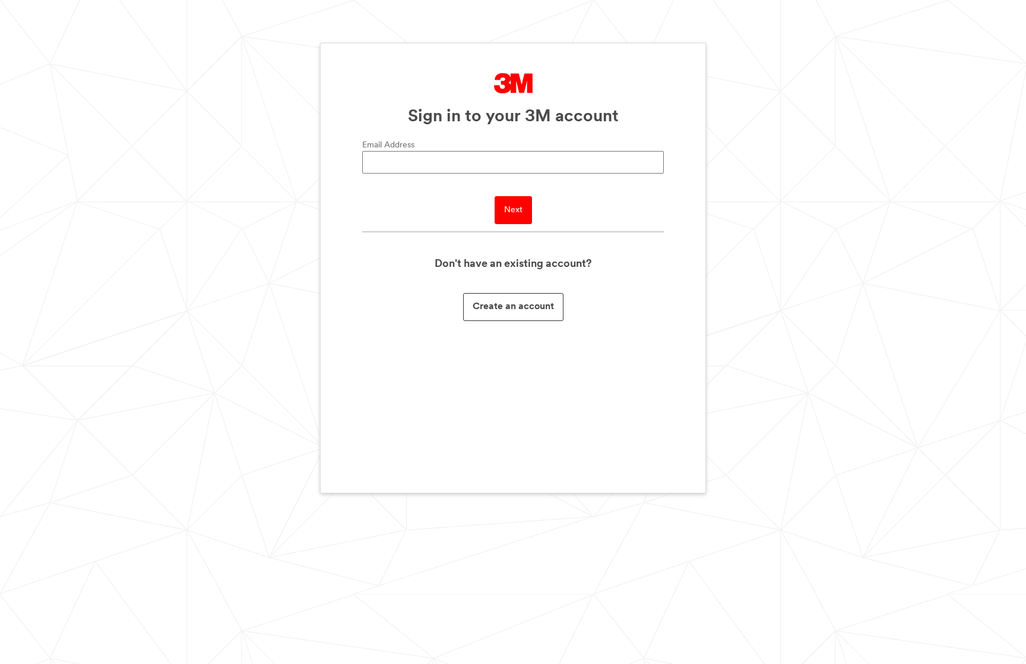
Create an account (513, 306)
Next (513, 210)
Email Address (388, 145)
